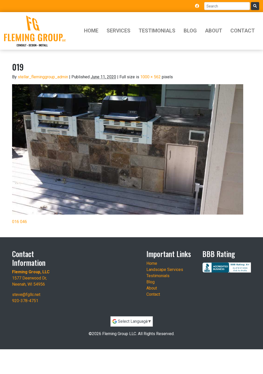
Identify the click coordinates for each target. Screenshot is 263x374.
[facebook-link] (197, 6)
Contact (242, 31)
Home (91, 31)
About (213, 31)
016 (15, 221)
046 (23, 221)
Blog (190, 31)
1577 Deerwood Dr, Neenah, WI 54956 (31, 278)
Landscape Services (164, 269)
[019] (127, 149)
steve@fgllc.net (26, 294)
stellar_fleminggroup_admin (43, 76)
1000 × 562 (150, 76)
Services (118, 31)
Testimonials (157, 31)
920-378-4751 (25, 300)
